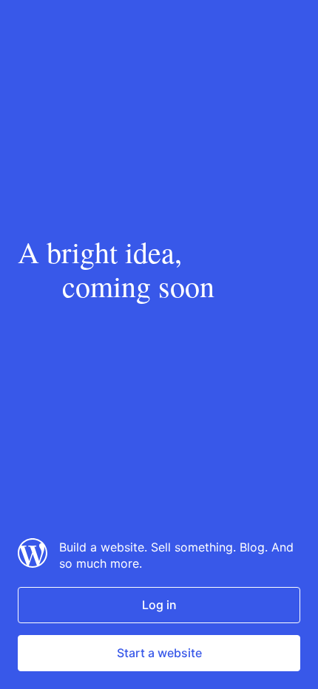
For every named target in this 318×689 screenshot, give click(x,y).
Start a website (159, 652)
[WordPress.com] (32, 563)
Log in (159, 604)
